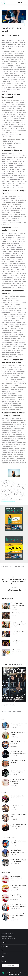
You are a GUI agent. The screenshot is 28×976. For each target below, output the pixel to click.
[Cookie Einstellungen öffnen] (3, 974)
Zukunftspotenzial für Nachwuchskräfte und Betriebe (18, 605)
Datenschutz (5, 953)
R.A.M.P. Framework (17, 641)
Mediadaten (4, 942)
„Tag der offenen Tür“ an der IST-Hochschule (18, 761)
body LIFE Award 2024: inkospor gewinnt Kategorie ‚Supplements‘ (18, 905)
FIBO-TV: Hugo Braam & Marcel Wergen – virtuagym (18, 825)
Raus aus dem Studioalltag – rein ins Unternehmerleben (18, 724)
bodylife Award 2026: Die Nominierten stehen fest (16, 877)
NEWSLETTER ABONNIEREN (11, 712)
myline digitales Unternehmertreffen (17, 651)
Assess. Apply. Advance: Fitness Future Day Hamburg (18, 860)
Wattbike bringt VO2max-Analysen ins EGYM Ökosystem (17, 752)
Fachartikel (5, 12)
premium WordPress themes (14, 974)
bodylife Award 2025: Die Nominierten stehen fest (16, 896)
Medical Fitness (6, 14)
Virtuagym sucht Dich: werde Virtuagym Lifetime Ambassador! (19, 624)
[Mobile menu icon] (24, 2)
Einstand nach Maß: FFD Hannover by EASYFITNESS (17, 851)
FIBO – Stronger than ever (19, 613)
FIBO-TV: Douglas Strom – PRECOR (16, 806)
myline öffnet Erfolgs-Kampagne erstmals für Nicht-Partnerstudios (18, 781)
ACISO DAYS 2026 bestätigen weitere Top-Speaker (17, 742)
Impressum (4, 949)
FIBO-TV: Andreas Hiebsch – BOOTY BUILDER (17, 797)
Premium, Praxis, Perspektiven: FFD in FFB (17, 841)
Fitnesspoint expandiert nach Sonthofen (17, 733)
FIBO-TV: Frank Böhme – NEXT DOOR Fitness (17, 815)
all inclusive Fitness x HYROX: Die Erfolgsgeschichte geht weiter (18, 771)
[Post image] (6, 606)
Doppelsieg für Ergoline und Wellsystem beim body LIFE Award (17, 915)
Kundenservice (5, 946)
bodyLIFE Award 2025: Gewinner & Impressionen (18, 886)
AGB (3, 956)
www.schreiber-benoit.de (8, 501)
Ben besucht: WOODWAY (18, 632)
